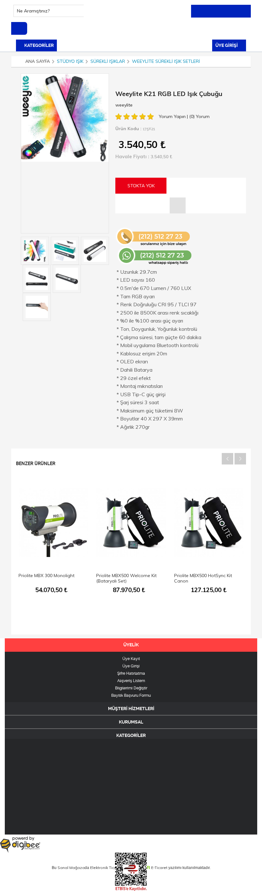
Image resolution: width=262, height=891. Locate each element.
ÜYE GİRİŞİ (227, 45)
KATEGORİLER (38, 45)
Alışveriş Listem (131, 681)
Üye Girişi (131, 666)
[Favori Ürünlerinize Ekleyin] (178, 205)
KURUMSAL (131, 721)
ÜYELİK (131, 644)
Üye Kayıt (131, 659)
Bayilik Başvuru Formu (131, 695)
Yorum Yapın (173, 116)
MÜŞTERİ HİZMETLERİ (131, 708)
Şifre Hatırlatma (131, 673)
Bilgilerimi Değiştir (131, 688)
